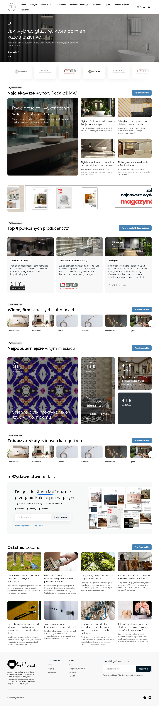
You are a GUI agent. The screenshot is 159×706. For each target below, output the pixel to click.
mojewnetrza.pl (18, 698)
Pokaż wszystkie (142, 93)
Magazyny (52, 672)
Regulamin (73, 672)
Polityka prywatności (77, 669)
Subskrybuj (143, 669)
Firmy (50, 665)
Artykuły (51, 669)
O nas (71, 665)
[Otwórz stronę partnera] (79, 198)
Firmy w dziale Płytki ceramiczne (135, 228)
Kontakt (72, 676)
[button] (141, 7)
